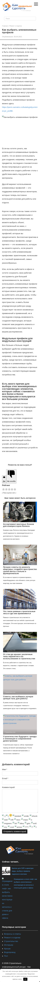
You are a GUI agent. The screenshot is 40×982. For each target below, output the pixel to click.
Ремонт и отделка (12, 938)
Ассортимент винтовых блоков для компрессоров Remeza (18, 525)
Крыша (7, 949)
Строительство (11, 941)
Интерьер (8, 945)
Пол (6, 956)
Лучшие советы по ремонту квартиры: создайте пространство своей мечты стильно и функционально (20, 570)
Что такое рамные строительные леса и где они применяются (19, 612)
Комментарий (8, 787)
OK (25, 979)
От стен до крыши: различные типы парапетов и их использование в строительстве (19, 656)
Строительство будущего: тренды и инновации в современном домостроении (20, 738)
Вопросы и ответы (12, 934)
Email (5, 778)
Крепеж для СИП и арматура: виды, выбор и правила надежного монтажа (23, 871)
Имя (4, 769)
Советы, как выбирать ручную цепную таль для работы (18, 697)
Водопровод (9, 952)
